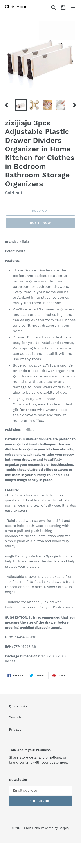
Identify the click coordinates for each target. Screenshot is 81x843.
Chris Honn (32, 828)
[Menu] (73, 7)
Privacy (15, 729)
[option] (20, 105)
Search (15, 717)
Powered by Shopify (55, 828)
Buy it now (40, 222)
